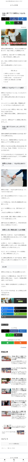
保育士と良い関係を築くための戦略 (13, 79)
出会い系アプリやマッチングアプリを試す (14, 75)
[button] (18, 22)
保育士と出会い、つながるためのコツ (13, 77)
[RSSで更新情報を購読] (20, 342)
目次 (12, 70)
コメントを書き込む (14, 443)
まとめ (6, 81)
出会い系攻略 (5, 324)
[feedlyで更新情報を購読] (7, 342)
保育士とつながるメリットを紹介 (12, 73)
